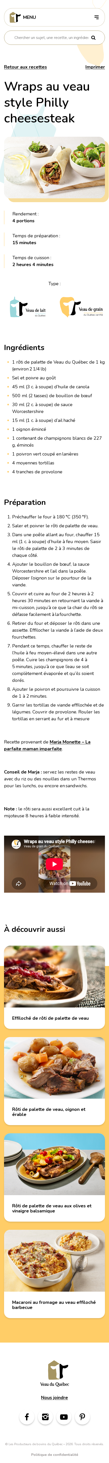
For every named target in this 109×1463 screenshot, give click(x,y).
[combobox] (51, 38)
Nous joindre (54, 1398)
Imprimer (95, 67)
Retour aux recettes (25, 67)
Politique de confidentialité (54, 1454)
